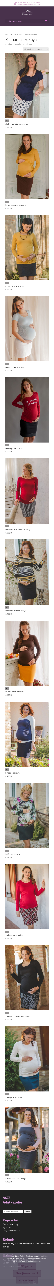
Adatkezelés (12, 1202)
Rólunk (8, 1239)
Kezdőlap (8, 34)
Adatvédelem (27, 1280)
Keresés (28, 1211)
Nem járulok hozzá (27, 1273)
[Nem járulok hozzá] (51, 1269)
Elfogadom (27, 1266)
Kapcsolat (11, 1220)
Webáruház (18, 34)
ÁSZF (6, 1197)
